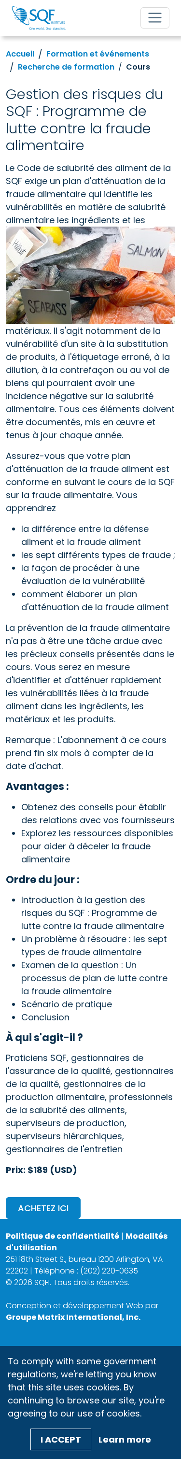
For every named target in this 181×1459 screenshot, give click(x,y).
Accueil (20, 53)
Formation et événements (97, 53)
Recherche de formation (66, 66)
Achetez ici (43, 1208)
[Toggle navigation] (154, 18)
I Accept (61, 1439)
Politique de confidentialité (62, 1236)
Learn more (124, 1439)
